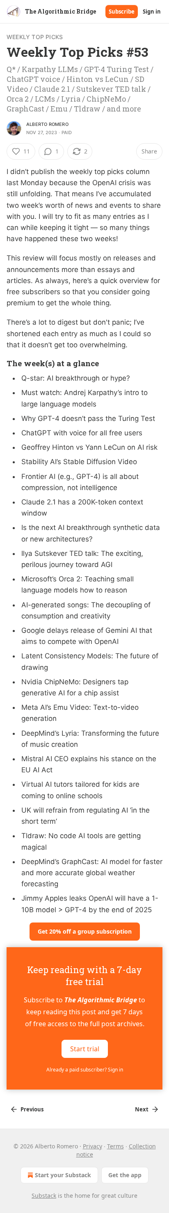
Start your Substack (63, 1175)
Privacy (92, 1146)
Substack (44, 1195)
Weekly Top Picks (35, 36)
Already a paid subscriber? (84, 1069)
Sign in (152, 11)
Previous (32, 1109)
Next (141, 1109)
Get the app (125, 1175)
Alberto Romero (47, 124)
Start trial (84, 1048)
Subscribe (122, 11)
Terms (115, 1146)
